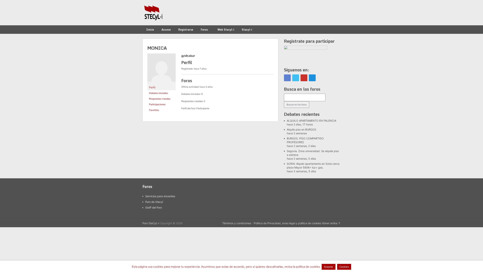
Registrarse (185, 29)
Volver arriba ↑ (331, 223)
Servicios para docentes (160, 196)
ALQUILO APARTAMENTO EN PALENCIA (311, 120)
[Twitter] (295, 77)
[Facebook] (287, 77)
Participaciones (157, 104)
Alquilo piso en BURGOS (301, 129)
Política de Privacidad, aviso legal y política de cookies (287, 223)
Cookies (344, 266)
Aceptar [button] (328, 266)
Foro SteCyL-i (150, 223)
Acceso (166, 29)
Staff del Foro (153, 207)
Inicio (150, 29)
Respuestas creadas (159, 98)
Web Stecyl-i (226, 29)
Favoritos (154, 110)
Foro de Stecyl (154, 201)
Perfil (152, 87)
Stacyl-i (247, 29)
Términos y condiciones (236, 223)
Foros (204, 29)
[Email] (312, 77)
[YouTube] (304, 77)
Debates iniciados (158, 93)
